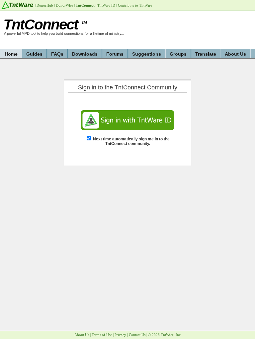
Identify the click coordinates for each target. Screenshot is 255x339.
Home (11, 54)
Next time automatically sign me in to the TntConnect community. (131, 141)
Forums (115, 54)
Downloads (85, 54)
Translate (205, 54)
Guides (34, 54)
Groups (178, 54)
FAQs (57, 54)
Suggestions (146, 54)
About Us (235, 54)
